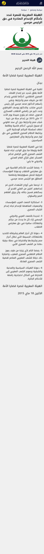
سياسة (24, 10)
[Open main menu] (40, 3)
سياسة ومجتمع (36, 10)
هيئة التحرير (28, 60)
